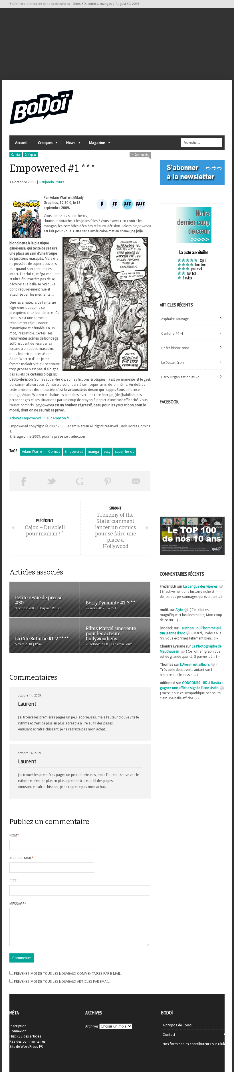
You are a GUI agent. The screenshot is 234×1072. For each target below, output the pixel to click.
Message (17, 904)
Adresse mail (21, 858)
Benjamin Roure (51, 182)
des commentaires (27, 1041)
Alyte (179, 610)
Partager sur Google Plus (80, 481)
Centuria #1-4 (172, 334)
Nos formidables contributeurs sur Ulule (194, 1044)
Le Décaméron (172, 363)
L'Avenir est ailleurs (195, 665)
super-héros (124, 452)
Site (13, 881)
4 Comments (140, 154)
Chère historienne (175, 348)
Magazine (94, 144)
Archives (91, 1026)
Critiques (42, 144)
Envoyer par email (136, 481)
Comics (16, 154)
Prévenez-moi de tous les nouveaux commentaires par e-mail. (68, 974)
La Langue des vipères (200, 586)
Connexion (18, 1031)
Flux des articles (25, 1036)
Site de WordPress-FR (26, 1047)
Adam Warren (33, 452)
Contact (169, 1035)
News (67, 144)
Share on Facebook (23, 481)
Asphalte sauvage (175, 319)
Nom (14, 835)
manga (93, 452)
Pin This (108, 481)
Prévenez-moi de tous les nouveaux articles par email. (62, 982)
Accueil (21, 143)
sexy (107, 452)
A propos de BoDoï (177, 1025)
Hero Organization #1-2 (180, 377)
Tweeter (52, 481)
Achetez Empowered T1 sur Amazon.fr (39, 418)
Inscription (18, 1026)
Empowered (74, 452)
